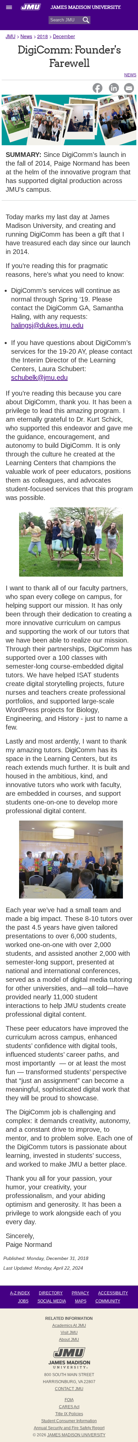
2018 (42, 36)
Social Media (52, 1301)
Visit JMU (69, 1332)
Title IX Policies (69, 1414)
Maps (80, 1301)
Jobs (23, 1301)
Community (107, 1301)
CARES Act (69, 1407)
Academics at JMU (69, 1325)
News (26, 36)
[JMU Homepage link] (69, 1367)
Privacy (80, 1293)
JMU (10, 36)
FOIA (69, 1399)
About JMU (69, 1339)
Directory (51, 1293)
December (64, 36)
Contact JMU (69, 1388)
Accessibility (113, 1293)
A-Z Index (20, 1293)
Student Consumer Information (69, 1421)
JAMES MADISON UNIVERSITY (76, 1435)
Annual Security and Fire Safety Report (69, 1428)
